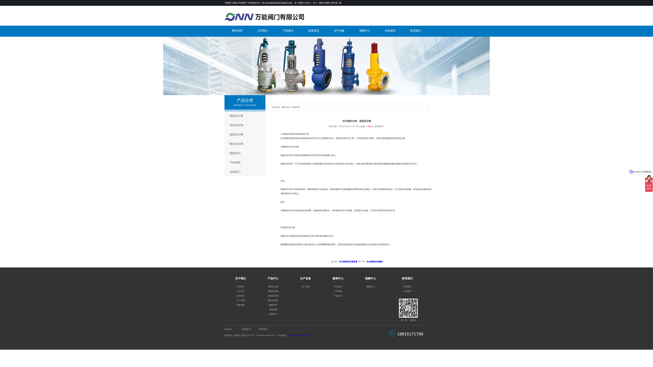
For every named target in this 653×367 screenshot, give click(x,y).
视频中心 (364, 30)
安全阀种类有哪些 (375, 261)
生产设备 (339, 30)
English (228, 329)
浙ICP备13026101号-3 (299, 335)
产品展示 (288, 30)
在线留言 (390, 30)
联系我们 (415, 30)
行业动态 (338, 286)
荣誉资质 (241, 305)
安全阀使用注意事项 (348, 261)
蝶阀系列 (235, 153)
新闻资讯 (313, 30)
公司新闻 (338, 291)
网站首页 (237, 30)
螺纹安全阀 (236, 143)
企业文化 (241, 291)
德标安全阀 (236, 134)
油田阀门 (235, 171)
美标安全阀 (236, 125)
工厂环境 (241, 300)
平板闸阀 (235, 162)
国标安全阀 (236, 115)
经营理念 (241, 296)
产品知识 (338, 296)
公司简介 (262, 30)
